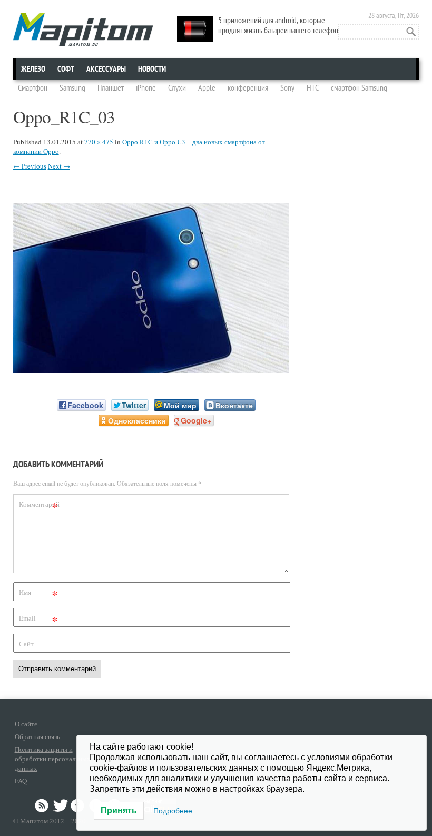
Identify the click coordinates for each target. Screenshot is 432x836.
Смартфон (32, 88)
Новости (152, 69)
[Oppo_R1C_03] (151, 370)
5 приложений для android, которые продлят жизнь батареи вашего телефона (279, 25)
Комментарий (39, 506)
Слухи (177, 88)
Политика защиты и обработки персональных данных (53, 758)
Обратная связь (37, 736)
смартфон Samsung (359, 88)
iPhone (146, 88)
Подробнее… (176, 811)
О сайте (26, 724)
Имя (38, 594)
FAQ (21, 780)
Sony (287, 88)
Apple (206, 88)
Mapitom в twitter (60, 805)
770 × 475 (98, 141)
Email (38, 619)
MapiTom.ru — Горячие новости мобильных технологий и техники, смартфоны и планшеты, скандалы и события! (83, 29)
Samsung (72, 88)
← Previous (29, 166)
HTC (313, 88)
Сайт (26, 643)
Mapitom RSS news (43, 805)
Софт (65, 69)
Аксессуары (106, 69)
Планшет (110, 88)
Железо (33, 69)
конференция (248, 88)
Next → (59, 166)
